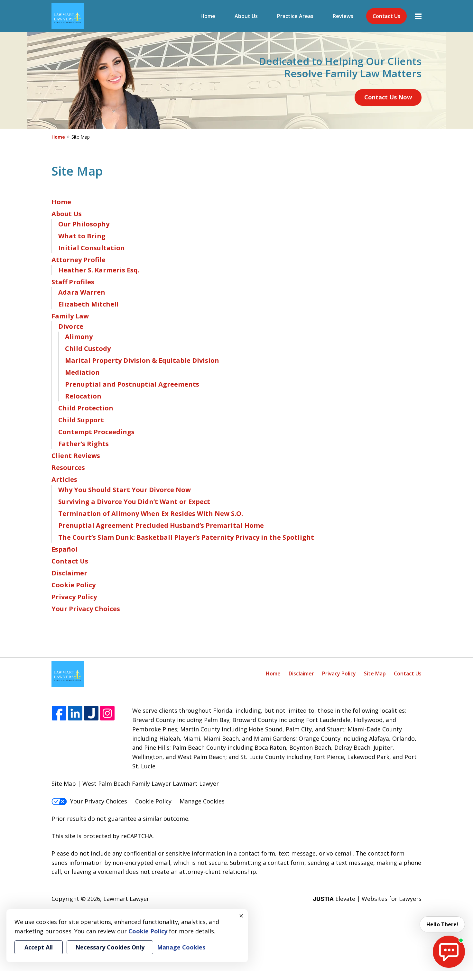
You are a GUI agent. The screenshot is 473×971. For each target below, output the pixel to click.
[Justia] (91, 713)
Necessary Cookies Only (109, 947)
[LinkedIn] (75, 713)
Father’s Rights (83, 443)
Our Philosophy (83, 224)
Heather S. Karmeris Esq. (98, 270)
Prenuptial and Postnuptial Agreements (132, 384)
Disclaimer (69, 573)
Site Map (375, 673)
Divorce (70, 326)
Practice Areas (295, 16)
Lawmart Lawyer (126, 898)
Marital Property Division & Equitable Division (142, 360)
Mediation (82, 372)
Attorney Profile (78, 259)
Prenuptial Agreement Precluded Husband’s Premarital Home (161, 525)
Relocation (83, 396)
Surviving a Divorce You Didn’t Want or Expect (134, 501)
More (418, 16)
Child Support (81, 420)
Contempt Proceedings (96, 431)
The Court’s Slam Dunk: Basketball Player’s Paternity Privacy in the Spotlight (186, 537)
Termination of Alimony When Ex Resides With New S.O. (150, 513)
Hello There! (442, 924)
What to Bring (82, 236)
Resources (68, 467)
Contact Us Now (388, 97)
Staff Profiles (72, 282)
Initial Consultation (91, 247)
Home (207, 16)
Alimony (79, 336)
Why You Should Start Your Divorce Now (124, 489)
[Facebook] (59, 713)
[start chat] (449, 952)
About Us (246, 16)
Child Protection (85, 408)
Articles (64, 479)
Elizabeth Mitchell (88, 304)
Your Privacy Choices (85, 608)
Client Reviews (75, 455)
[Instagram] (107, 713)
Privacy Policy (74, 596)
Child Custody (88, 348)
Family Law (70, 316)
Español (64, 549)
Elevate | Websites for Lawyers (367, 898)
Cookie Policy (73, 585)
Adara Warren (81, 292)
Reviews (343, 16)
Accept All (38, 947)
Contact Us (386, 16)
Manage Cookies (202, 801)
